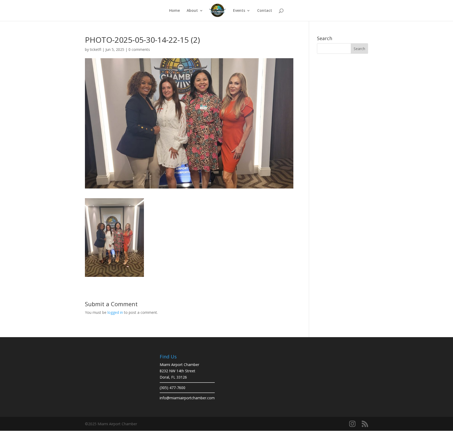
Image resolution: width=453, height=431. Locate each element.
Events (239, 11)
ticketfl (95, 49)
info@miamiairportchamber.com (187, 397)
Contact (264, 11)
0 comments (139, 49)
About (192, 11)
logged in (115, 312)
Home (174, 11)
